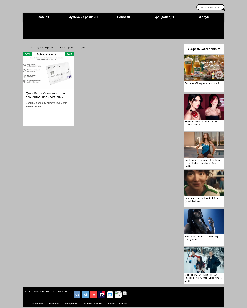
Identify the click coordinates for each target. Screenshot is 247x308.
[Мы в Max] (118, 294)
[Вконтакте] (77, 294)
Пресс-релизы (70, 303)
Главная (43, 17)
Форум (204, 17)
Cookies (111, 303)
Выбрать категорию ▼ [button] (203, 49)
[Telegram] (85, 294)
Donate (123, 303)
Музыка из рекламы (83, 17)
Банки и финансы (68, 47)
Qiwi (83, 47)
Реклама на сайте (92, 303)
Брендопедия (164, 17)
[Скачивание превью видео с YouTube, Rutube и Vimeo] (110, 294)
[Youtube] (93, 294)
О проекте (37, 303)
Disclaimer (53, 303)
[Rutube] (101, 294)
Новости (123, 17)
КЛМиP (41, 291)
